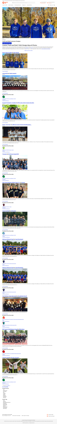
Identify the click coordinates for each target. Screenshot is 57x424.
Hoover (23, 182)
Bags (4, 389)
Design (7, 43)
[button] (52, 3)
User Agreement (38, 421)
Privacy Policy (18, 421)
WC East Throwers (15, 357)
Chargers (26, 47)
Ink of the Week (5, 386)
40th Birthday (5, 407)
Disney (4, 400)
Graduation (4, 403)
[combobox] (23, 3)
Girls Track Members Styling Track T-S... (11, 182)
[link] (5, 3)
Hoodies (4, 393)
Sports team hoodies (7, 52)
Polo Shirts (4, 395)
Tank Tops (4, 397)
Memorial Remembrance (6, 402)
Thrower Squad (5, 357)
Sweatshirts (5, 396)
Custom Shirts (5, 390)
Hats (3, 392)
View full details (5, 71)
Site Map (34, 420)
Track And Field (5, 210)
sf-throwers (13, 210)
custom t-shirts (14, 421)
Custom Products (24, 420)
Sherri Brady (16, 52)
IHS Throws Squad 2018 (13, 154)
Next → (9, 385)
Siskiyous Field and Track (7, 239)
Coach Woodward (19, 239)
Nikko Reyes (21, 329)
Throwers (4, 154)
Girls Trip (4, 405)
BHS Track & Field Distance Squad (10, 329)
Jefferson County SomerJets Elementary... (21, 124)
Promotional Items (29, 420)
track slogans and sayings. (45, 48)
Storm (32, 47)
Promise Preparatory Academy (9, 102)
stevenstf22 (5, 73)
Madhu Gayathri (12, 73)
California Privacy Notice (24, 421)
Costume (4, 401)
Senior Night (5, 408)
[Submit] (13, 3)
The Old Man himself (22, 296)
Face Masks (4, 391)
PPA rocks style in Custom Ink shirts (26, 102)
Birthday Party (5, 406)
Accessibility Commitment (31, 421)
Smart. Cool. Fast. (6, 124)
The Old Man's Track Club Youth (9, 296)
